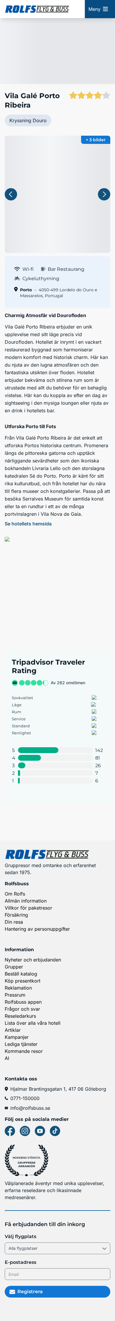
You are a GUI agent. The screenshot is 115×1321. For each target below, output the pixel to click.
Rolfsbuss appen (23, 1002)
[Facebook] (10, 1131)
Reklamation (18, 988)
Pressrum (15, 995)
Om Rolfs (15, 894)
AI (7, 1058)
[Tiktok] (55, 1131)
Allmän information (26, 901)
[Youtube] (40, 1131)
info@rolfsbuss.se (30, 1108)
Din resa (14, 922)
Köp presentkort (22, 981)
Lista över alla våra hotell (32, 1023)
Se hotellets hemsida (28, 524)
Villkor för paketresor (28, 908)
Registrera (30, 1291)
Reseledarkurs (20, 1016)
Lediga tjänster (21, 1044)
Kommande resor (24, 1051)
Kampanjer (17, 1037)
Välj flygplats (20, 1236)
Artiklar (13, 1030)
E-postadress (20, 1262)
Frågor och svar (22, 1009)
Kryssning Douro (28, 120)
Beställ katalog (21, 974)
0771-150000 (25, 1098)
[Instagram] (25, 1131)
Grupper (14, 967)
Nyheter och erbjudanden (33, 960)
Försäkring (16, 915)
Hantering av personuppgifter (37, 929)
